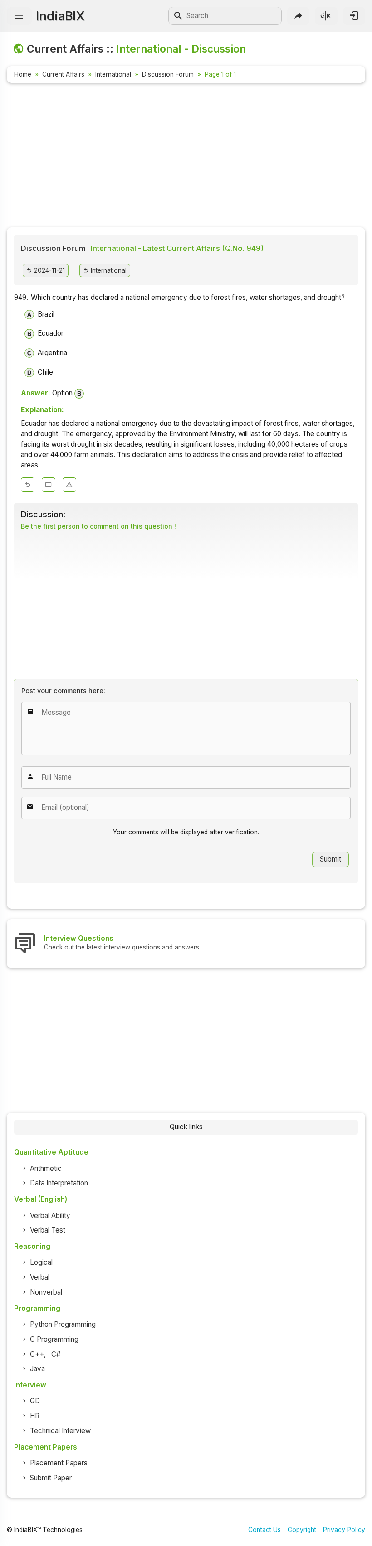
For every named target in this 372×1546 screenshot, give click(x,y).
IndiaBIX (60, 16)
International (113, 74)
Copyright (302, 1529)
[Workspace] (48, 484)
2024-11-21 (48, 270)
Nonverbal (46, 1292)
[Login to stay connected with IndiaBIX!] (354, 15)
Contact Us (264, 1529)
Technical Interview (60, 1430)
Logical (41, 1262)
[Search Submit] (178, 16)
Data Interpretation (59, 1183)
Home (22, 74)
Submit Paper (51, 1478)
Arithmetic (46, 1168)
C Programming (54, 1339)
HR (34, 1415)
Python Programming (63, 1324)
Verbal (39, 1277)
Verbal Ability (50, 1215)
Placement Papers (59, 1463)
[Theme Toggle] (326, 15)
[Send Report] (69, 484)
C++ (37, 1354)
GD (35, 1401)
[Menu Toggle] (19, 16)
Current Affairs (63, 74)
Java (37, 1368)
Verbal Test (47, 1230)
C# (56, 1354)
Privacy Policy (344, 1529)
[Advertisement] (186, 156)
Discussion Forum (168, 74)
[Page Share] (298, 15)
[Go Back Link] (27, 484)
